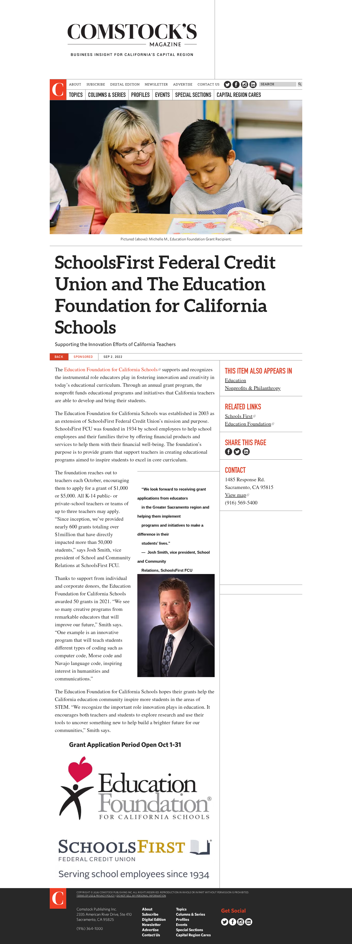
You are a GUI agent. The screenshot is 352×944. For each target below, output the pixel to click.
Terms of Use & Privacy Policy (96, 895)
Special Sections (193, 94)
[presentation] (58, 89)
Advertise (182, 84)
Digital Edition (125, 84)
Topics (76, 94)
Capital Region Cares (239, 94)
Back (59, 357)
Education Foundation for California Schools (111, 369)
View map (235, 494)
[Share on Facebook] (228, 451)
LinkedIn (253, 84)
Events (162, 94)
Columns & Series (107, 94)
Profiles (140, 94)
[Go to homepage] (132, 39)
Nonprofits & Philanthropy (253, 387)
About (75, 84)
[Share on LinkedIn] (246, 451)
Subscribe (96, 84)
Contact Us (209, 84)
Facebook (236, 84)
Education (235, 380)
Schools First (239, 415)
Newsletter (156, 84)
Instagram (244, 84)
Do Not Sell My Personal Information (141, 895)
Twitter (227, 84)
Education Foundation (248, 423)
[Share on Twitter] (237, 451)
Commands (4, 940)
